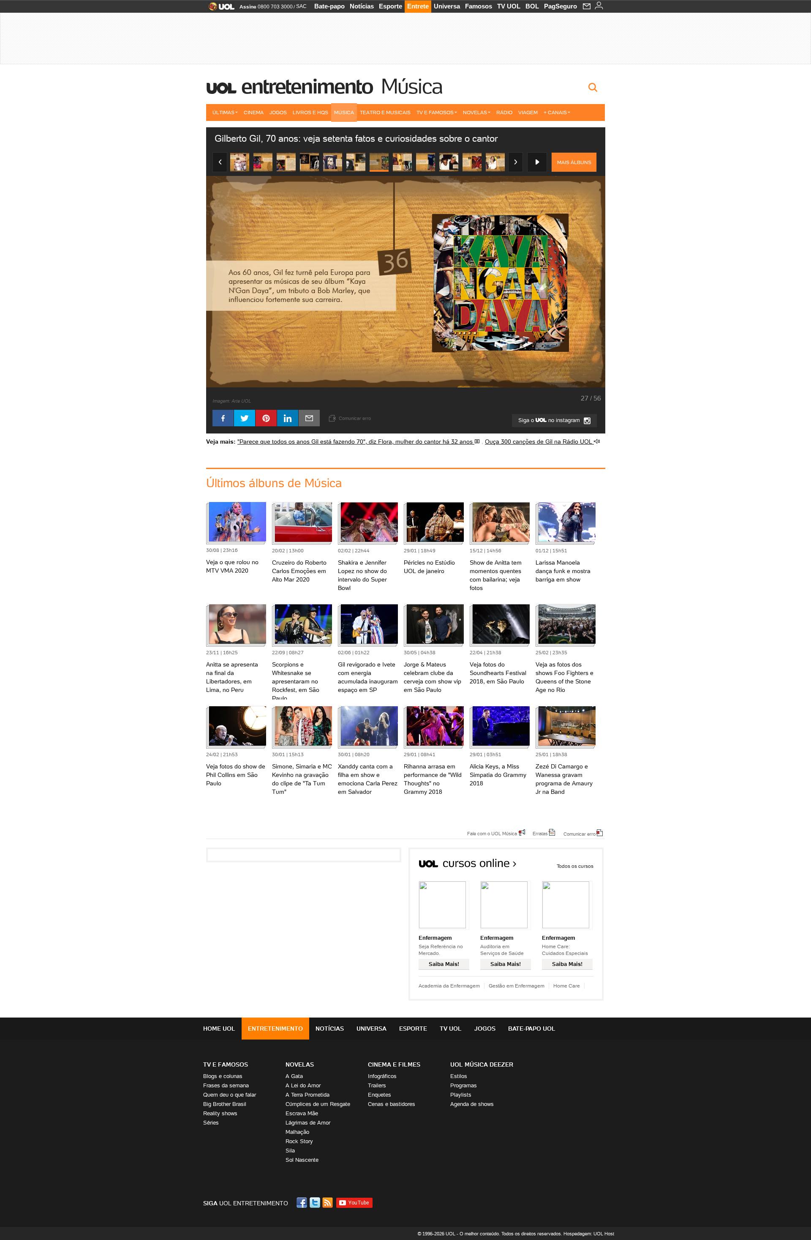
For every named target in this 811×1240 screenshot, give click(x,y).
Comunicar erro (579, 833)
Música (411, 86)
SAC (301, 6)
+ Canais (555, 112)
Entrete (418, 6)
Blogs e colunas (222, 1076)
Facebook (303, 1202)
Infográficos (382, 1076)
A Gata (294, 1076)
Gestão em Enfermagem (516, 985)
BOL (532, 6)
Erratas (540, 833)
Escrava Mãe (302, 1113)
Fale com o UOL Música (492, 833)
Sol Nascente (302, 1159)
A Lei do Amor (303, 1085)
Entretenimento (307, 86)
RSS (328, 1202)
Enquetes (379, 1094)
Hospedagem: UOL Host (588, 1234)
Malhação (297, 1132)
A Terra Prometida (307, 1094)
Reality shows (220, 1113)
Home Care (566, 985)
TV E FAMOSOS (225, 1064)
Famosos (478, 6)
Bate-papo (329, 6)
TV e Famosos (435, 112)
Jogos (278, 112)
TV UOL (508, 6)
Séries (211, 1122)
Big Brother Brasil (224, 1104)
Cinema (254, 112)
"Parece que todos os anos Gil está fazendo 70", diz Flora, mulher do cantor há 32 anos (355, 441)
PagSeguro (560, 6)
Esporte (390, 6)
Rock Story (299, 1141)
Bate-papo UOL (531, 1028)
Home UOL (219, 1028)
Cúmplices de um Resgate (318, 1104)
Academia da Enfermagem (449, 985)
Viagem (528, 112)
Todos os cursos (575, 866)
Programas (463, 1085)
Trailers (377, 1085)
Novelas (475, 112)
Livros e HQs (310, 112)
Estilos (458, 1076)
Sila (290, 1150)
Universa (447, 6)
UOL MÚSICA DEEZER (481, 1064)
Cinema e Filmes (394, 1064)
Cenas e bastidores (391, 1104)
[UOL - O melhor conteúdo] (219, 9)
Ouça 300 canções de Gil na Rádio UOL (539, 441)
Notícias (362, 6)
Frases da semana (226, 1085)
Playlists (460, 1094)
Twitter (315, 1202)
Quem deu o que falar (229, 1094)
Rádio (504, 112)
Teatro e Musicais (385, 112)
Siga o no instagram (550, 420)
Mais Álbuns (574, 162)
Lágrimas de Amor (308, 1122)
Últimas (223, 112)
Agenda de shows (472, 1104)
